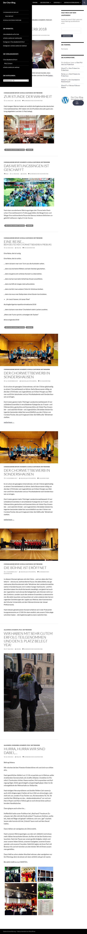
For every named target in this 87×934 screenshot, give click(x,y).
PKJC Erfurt (9, 16)
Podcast (49, 20)
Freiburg (29, 149)
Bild (7, 174)
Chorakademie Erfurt (11, 93)
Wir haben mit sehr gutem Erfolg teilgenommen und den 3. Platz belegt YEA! (28, 639)
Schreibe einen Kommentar (40, 35)
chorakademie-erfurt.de (11, 34)
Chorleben (34, 20)
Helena (18, 248)
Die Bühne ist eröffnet (25, 568)
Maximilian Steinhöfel (29, 381)
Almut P (64, 68)
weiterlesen (9, 422)
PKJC (20, 630)
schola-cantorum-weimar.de (12, 38)
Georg (18, 100)
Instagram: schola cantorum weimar (15, 46)
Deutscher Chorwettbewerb (15, 149)
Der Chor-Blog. (9, 2)
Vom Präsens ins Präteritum (72, 63)
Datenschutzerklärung (71, 2)
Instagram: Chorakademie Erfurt (14, 42)
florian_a (64, 74)
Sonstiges (57, 2)
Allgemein (7, 630)
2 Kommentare (44, 478)
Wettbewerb (37, 93)
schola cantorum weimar (12, 20)
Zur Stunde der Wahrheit (28, 96)
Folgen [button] (77, 102)
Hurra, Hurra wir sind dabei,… (24, 751)
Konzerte (41, 20)
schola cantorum (26, 93)
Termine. (35, 2)
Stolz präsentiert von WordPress (26, 931)
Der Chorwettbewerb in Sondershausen (27, 375)
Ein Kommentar (29, 248)
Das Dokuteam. (44, 2)
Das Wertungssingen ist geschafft (26, 168)
